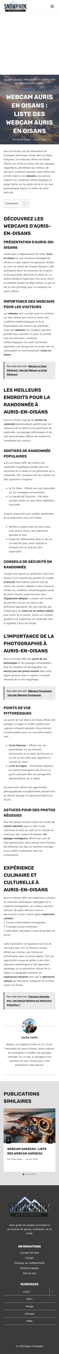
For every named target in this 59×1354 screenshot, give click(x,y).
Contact (29, 1257)
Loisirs (26, 1291)
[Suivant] (50, 1140)
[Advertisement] (29, 43)
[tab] (23, 1174)
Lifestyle (29, 89)
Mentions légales (29, 1268)
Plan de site (29, 1273)
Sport (29, 1299)
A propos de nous (29, 1252)
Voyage (29, 1306)
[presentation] (29, 1125)
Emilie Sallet (23, 139)
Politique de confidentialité (29, 1263)
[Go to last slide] (8, 1140)
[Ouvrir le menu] (52, 6)
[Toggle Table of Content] (23, 203)
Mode (29, 1321)
